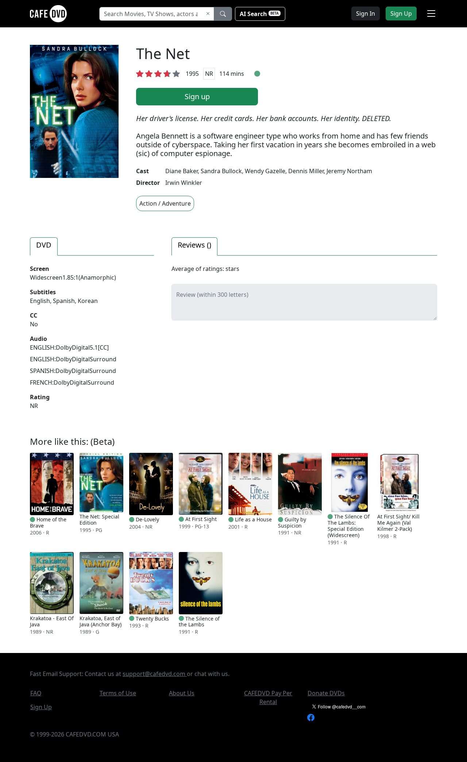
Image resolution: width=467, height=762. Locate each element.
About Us (181, 693)
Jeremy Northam (349, 171)
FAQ (36, 693)
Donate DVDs (326, 693)
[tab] (44, 246)
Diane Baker (181, 171)
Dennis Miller (306, 171)
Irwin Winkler (183, 183)
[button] (431, 13)
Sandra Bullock (221, 171)
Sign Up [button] (401, 13)
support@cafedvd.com (155, 674)
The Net (163, 53)
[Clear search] (208, 14)
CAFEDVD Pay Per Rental (268, 697)
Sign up (197, 96)
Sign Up (41, 707)
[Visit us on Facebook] (310, 717)
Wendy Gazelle (265, 171)
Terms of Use (118, 693)
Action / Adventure (165, 203)
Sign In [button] (365, 13)
